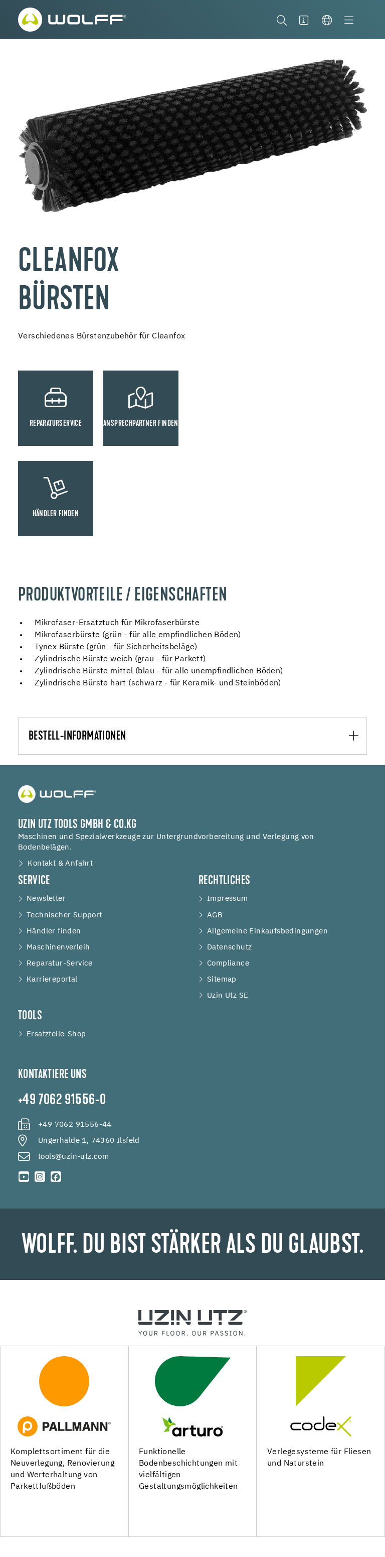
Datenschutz (229, 947)
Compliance (228, 963)
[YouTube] (24, 1177)
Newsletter (46, 898)
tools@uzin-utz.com (73, 1156)
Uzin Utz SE (227, 995)
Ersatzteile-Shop (56, 1034)
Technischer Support (64, 915)
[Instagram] (40, 1177)
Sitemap (222, 979)
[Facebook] (56, 1177)
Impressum (227, 898)
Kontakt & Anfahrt (60, 863)
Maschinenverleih (58, 947)
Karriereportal (52, 979)
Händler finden (54, 931)
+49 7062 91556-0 (62, 1100)
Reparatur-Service (60, 963)
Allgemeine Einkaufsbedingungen (267, 931)
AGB (215, 915)
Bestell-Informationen (77, 737)
